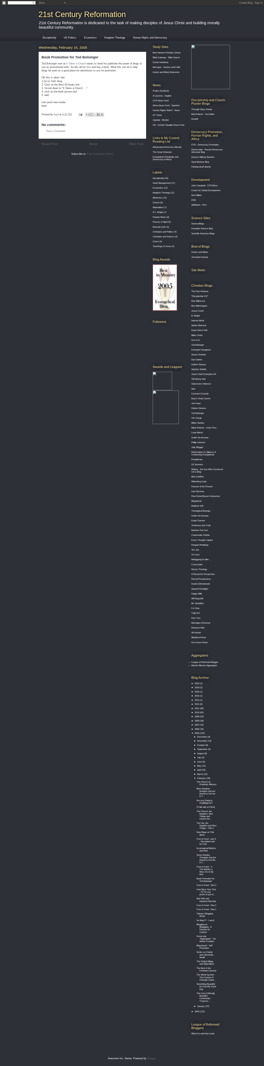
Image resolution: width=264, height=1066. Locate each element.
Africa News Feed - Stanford (166, 105)
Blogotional (196, 501)
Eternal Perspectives (201, 579)
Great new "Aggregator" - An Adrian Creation (206, 938)
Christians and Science (163, 236)
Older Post (136, 144)
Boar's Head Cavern (200, 398)
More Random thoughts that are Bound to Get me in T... (206, 792)
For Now (195, 608)
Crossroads (197, 564)
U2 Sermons (197, 464)
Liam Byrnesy (197, 491)
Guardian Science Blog (202, 228)
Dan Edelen (196, 359)
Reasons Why (198, 628)
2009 (197, 716)
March (200, 774)
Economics (90, 37)
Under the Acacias (200, 437)
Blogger (151, 1058)
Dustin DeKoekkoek (200, 584)
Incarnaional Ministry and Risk (206, 849)
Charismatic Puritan (200, 535)
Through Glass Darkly (201, 109)
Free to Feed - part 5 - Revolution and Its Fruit (206, 841)
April (199, 770)
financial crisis (159, 227)
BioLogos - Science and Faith (166, 67)
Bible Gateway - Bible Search (166, 57)
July (199, 757)
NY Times (157, 115)
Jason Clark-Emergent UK (203, 374)
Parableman (197, 459)
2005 (197, 733)
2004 (197, 1011)
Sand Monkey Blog (200, 162)
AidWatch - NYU (199, 205)
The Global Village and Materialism (205, 962)
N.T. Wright (158, 212)
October (201, 745)
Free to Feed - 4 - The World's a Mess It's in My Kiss (205, 871)
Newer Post (50, 144)
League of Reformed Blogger (204, 662)
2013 (197, 700)
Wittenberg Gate (199, 481)
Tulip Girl (195, 613)
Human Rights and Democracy (150, 37)
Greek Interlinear (161, 62)
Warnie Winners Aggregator (204, 665)
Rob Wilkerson (198, 301)
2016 (197, 692)
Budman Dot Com (199, 530)
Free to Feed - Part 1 (206, 909)
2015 (197, 696)
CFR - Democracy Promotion (205, 145)
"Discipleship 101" (199, 296)
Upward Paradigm (199, 589)
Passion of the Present (202, 486)
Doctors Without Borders (203, 157)
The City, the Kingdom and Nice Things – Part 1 (206, 825)
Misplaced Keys (198, 637)
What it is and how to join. (203, 1033)
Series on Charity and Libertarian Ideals (205, 954)
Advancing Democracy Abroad (167, 147)
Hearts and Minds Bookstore (166, 72)
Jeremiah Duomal (199, 257)
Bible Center (197, 335)
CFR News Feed (161, 100)
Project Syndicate (161, 91)
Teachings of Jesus (162, 246)
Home (93, 144)
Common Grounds (200, 393)
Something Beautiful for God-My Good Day (206, 986)
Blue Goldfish (197, 476)
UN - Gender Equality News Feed (168, 125)
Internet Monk (197, 320)
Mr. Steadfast (197, 603)
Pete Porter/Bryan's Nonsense (205, 496)
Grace (156, 241)
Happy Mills (196, 593)
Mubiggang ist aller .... (201, 559)
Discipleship (49, 37)
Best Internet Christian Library (167, 52)
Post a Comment (55, 131)
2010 (197, 712)
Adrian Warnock (198, 325)
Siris (193, 389)
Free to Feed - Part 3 (206, 885)
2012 (197, 704)
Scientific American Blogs (203, 233)
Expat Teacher (198, 520)
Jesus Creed (197, 311)
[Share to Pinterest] (102, 114)
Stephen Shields (198, 369)
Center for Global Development (205, 190)
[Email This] (87, 114)
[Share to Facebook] (98, 114)
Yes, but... (196, 550)
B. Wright (195, 316)
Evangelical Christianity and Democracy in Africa (165, 158)
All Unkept (196, 632)
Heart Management (162, 183)
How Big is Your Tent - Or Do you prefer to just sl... (206, 892)
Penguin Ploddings (200, 545)
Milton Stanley (197, 423)
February (201, 778)
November (202, 741)
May (199, 766)
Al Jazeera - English (162, 96)
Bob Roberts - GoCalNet (202, 114)
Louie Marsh (197, 432)
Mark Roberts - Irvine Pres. (204, 428)
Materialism (158, 207)
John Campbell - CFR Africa (204, 185)
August (200, 753)
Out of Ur (195, 340)
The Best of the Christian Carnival (206, 969)
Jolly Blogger (197, 447)
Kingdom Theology (114, 37)
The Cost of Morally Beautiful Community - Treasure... (206, 997)
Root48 (194, 119)
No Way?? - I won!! (206, 920)
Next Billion (196, 195)
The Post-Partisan (199, 291)
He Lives (195, 554)
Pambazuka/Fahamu (201, 167)
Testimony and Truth (201, 525)
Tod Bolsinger (197, 345)
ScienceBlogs (197, 223)
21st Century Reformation (82, 14)
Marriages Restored (200, 623)
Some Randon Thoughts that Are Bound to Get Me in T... (206, 859)
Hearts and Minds (199, 252)
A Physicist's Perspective (203, 574)
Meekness (158, 198)
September (202, 749)
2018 (197, 687)
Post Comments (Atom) (100, 153)
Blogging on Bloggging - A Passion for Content (204, 928)
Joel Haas (196, 403)
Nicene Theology (199, 569)
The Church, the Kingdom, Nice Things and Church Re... (205, 815)
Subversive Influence (201, 384)
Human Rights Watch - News (166, 110)
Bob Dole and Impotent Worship (206, 899)
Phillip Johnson (198, 442)
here (89, 67)
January (201, 1006)
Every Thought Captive (202, 540)
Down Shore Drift (199, 330)
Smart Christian (198, 354)
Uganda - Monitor (161, 120)
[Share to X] (95, 114)
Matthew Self (197, 506)
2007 (197, 725)
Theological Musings (200, 511)
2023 (197, 683)
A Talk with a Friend (206, 807)
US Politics (70, 37)
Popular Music (159, 217)
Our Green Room (199, 642)
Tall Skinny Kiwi (198, 379)
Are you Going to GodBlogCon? (205, 801)
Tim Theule (196, 418)
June (199, 762)
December (202, 737)
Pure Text (195, 618)
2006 (197, 729)
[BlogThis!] (91, 114)
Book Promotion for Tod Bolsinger (206, 879)
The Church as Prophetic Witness (206, 783)
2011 (197, 708)
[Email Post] (80, 114)
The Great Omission (162, 152)
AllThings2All (197, 598)
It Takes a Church (76, 63)
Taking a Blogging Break (205, 914)
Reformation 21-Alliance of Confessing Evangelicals (203, 453)
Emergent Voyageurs (201, 350)
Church (156, 202)
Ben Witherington (199, 306)
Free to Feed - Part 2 (206, 905)
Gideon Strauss (198, 364)
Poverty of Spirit (160, 222)
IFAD (193, 200)
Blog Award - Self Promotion (204, 946)
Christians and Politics (163, 232)
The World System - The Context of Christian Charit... (206, 977)
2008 (197, 721)
